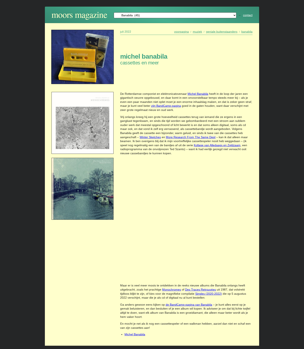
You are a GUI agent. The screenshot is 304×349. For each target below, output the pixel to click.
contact (248, 15)
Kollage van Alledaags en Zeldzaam (217, 145)
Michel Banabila (198, 93)
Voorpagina (181, 31)
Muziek (197, 31)
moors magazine (79, 14)
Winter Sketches (150, 137)
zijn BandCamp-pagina (166, 105)
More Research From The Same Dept (190, 137)
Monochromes (171, 289)
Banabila (247, 31)
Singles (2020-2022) (208, 293)
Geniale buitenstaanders (221, 31)
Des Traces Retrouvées (200, 289)
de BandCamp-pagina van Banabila (189, 304)
